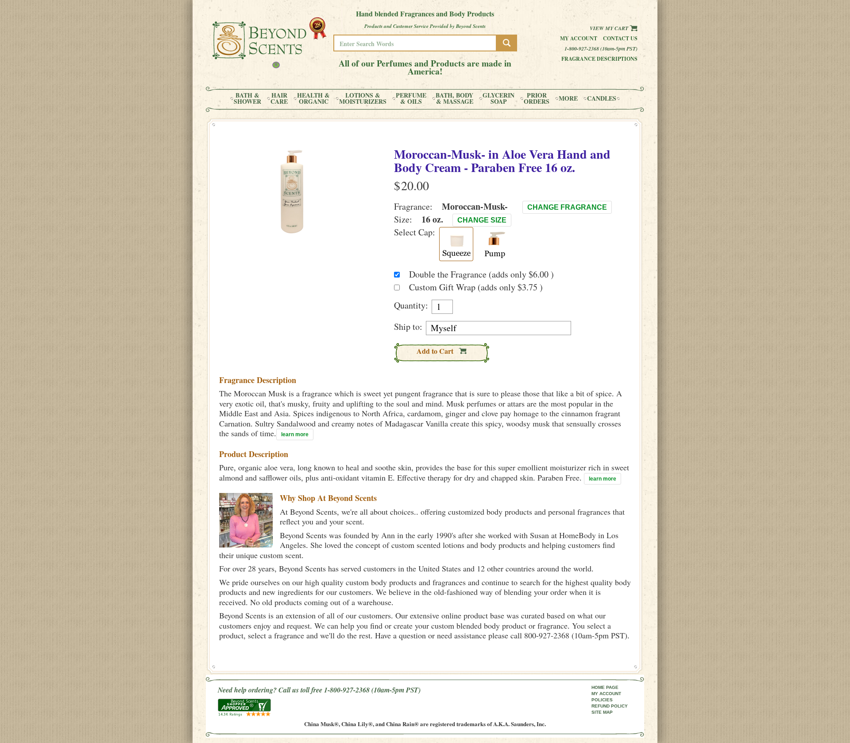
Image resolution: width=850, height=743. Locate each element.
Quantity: (411, 305)
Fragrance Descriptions (599, 59)
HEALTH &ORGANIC (313, 98)
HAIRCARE (279, 98)
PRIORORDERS (536, 98)
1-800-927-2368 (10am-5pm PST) (601, 48)
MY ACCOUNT (606, 693)
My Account (578, 38)
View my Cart (610, 28)
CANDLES (601, 98)
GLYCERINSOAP (498, 98)
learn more (295, 434)
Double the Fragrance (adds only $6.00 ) (481, 274)
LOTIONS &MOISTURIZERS (362, 98)
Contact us (620, 38)
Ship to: (408, 326)
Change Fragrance (567, 207)
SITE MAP (602, 712)
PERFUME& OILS (411, 98)
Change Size (481, 220)
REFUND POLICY (609, 706)
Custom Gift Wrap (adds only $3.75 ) (476, 287)
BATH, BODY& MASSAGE (454, 98)
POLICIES (602, 699)
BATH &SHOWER (247, 98)
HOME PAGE (604, 687)
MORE (568, 98)
